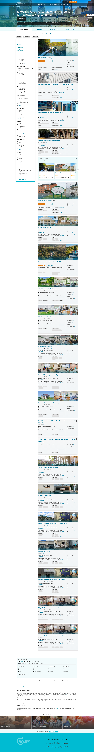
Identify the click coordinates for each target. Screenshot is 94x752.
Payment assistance (22, 83)
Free (19, 80)
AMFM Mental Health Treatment (48, 289)
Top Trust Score (27, 36)
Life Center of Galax (59, 172)
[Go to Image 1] (52, 54)
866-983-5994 (41, 472)
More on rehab (49, 33)
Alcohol (20, 125)
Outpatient (21, 60)
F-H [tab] (27, 663)
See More (56, 69)
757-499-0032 (41, 446)
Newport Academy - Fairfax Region (49, 375)
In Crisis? (90, 14)
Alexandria (19, 44)
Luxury (20, 101)
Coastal (20, 157)
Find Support (74, 1)
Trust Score (67, 694)
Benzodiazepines (22, 126)
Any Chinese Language (23, 173)
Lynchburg (51, 669)
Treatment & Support (52, 4)
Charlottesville (20, 47)
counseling (27, 681)
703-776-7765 (41, 117)
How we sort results (31, 41)
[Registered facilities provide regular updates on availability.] (74, 66)
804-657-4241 (42, 60)
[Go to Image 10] (61, 54)
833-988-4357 (41, 556)
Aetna (20, 70)
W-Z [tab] (42, 663)
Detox (20, 62)
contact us (57, 708)
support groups (21, 681)
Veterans (20, 114)
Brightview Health (44, 552)
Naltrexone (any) (22, 136)
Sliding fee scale (21, 82)
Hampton (19, 51)
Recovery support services (23, 102)
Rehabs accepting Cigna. (21, 686)
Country (20, 158)
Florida (49, 160)
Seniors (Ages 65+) (22, 88)
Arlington (19, 46)
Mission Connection (44, 495)
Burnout (20, 146)
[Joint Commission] (73, 60)
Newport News (67, 669)
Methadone (21, 133)
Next (55, 654)
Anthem (20, 76)
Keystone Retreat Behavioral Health (49, 262)
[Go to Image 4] (55, 54)
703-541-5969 (41, 293)
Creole (20, 174)
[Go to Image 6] (57, 54)
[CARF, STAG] (73, 87)
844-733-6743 (41, 528)
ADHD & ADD (21, 141)
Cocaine (20, 127)
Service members (22, 115)
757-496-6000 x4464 (42, 145)
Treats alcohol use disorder (24, 97)
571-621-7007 (41, 351)
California (45, 160)
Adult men (20, 110)
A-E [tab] (25, 663)
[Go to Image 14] (64, 258)
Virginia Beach (22, 674)
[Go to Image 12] (63, 54)
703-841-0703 (41, 89)
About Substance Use (67, 4)
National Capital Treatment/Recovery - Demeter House (55, 84)
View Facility (50, 60)
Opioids (20, 123)
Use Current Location (22, 19)
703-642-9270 (41, 427)
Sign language (21, 169)
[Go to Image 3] (54, 54)
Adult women (21, 111)
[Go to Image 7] (58, 54)
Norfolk (20, 671)
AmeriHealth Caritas (22, 74)
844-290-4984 (42, 265)
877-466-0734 (41, 612)
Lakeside (20, 161)
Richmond (51, 671)
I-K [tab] (30, 663)
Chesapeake (19, 49)
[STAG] (73, 265)
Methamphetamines (22, 129)
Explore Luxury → (53, 731)
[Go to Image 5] (56, 54)
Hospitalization (21, 59)
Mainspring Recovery (45, 346)
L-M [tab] (32, 663)
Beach (20, 154)
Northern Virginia (37, 671)
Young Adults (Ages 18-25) (23, 91)
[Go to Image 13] (63, 258)
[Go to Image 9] (60, 54)
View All (19, 53)
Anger (20, 142)
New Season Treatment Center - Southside (51, 579)
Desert (20, 160)
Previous (39, 654)
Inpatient (20, 57)
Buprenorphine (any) (22, 135)
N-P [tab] (34, 663)
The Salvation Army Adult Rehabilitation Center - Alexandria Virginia (57, 422)
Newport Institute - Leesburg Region (49, 403)
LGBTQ (20, 113)
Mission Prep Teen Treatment (47, 317)
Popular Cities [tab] (21, 663)
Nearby (40, 160)
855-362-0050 (41, 232)
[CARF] (73, 426)
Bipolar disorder (22, 145)
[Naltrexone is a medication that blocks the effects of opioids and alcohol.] (25, 136)
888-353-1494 (41, 379)
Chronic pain (21, 148)
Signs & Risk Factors (41, 4)
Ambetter (20, 71)
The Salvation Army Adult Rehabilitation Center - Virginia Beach (56, 440)
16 (52, 654)
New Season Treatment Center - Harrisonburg (52, 523)
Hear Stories (66, 1)
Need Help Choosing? (22, 179)
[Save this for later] (76, 41)
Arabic (20, 171)
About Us (75, 4)
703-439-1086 (41, 500)
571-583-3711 (41, 321)
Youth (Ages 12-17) (22, 92)
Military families (21, 117)
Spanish (20, 167)
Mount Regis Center (75, 172)
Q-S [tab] (37, 663)
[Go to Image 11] (62, 54)
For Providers (64, 739)
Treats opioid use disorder (23, 98)
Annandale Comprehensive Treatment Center (52, 636)
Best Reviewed (35, 36)
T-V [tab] (39, 663)
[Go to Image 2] (53, 54)
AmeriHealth (21, 73)
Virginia (22, 661)
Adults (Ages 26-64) (22, 89)
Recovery (60, 4)
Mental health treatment (23, 99)
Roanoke (66, 671)
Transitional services (22, 104)
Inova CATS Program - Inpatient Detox (50, 112)
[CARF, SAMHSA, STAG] (73, 203)
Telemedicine (21, 63)
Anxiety (20, 143)
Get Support (57, 739)
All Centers (19, 36)
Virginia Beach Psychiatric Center (49, 140)
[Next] (76, 47)
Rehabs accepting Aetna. (21, 688)
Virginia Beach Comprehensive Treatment (51, 608)
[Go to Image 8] (59, 54)
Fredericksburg (20, 50)
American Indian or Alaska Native (25, 170)
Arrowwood (42, 57)
